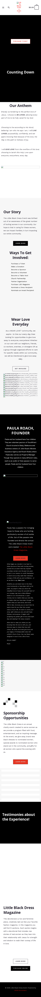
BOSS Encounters (21, 990)
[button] (9, 7)
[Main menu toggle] (3, 7)
